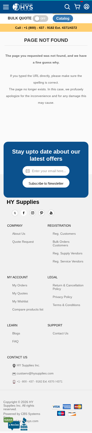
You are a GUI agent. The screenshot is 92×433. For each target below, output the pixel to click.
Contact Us (60, 333)
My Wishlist (20, 301)
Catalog (62, 18)
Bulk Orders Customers (61, 243)
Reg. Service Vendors (68, 261)
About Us (18, 233)
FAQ (15, 341)
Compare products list (27, 309)
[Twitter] (15, 213)
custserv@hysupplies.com (35, 373)
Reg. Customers (64, 233)
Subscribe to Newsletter (46, 183)
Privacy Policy (62, 297)
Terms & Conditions (66, 305)
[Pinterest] (41, 213)
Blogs (16, 333)
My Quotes (20, 293)
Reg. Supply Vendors (67, 253)
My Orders (19, 285)
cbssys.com (30, 421)
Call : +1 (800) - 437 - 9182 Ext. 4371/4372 (46, 28)
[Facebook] (24, 213)
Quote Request (23, 241)
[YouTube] (51, 213)
